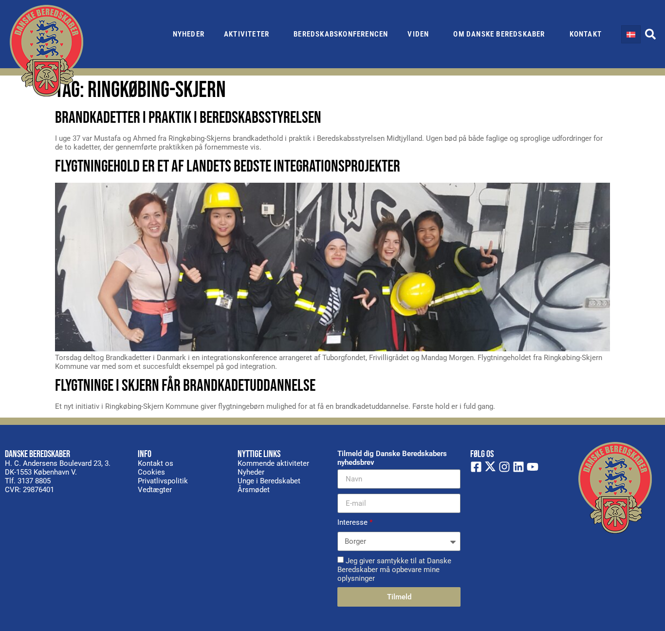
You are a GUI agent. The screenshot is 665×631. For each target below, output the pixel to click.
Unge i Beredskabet (269, 481)
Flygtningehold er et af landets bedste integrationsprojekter (227, 166)
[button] (650, 34)
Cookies (151, 472)
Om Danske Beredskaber (499, 34)
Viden (418, 34)
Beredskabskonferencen (341, 34)
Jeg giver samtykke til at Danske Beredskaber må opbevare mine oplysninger (394, 569)
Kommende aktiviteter (273, 463)
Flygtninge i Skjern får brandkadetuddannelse (185, 386)
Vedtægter (155, 489)
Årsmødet (254, 489)
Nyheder (188, 34)
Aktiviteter (246, 34)
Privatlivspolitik (163, 481)
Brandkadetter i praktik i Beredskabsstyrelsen (188, 118)
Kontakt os (155, 463)
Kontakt (586, 34)
